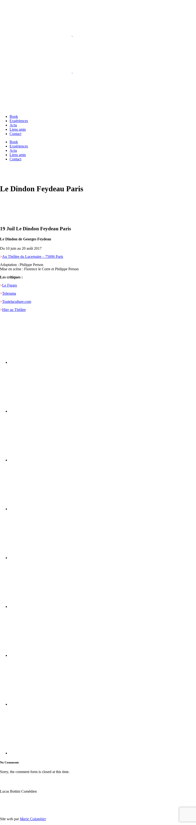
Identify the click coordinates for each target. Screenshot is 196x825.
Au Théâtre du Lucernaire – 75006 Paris (32, 256)
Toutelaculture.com (16, 301)
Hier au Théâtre (14, 310)
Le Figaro (9, 285)
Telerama (9, 293)
